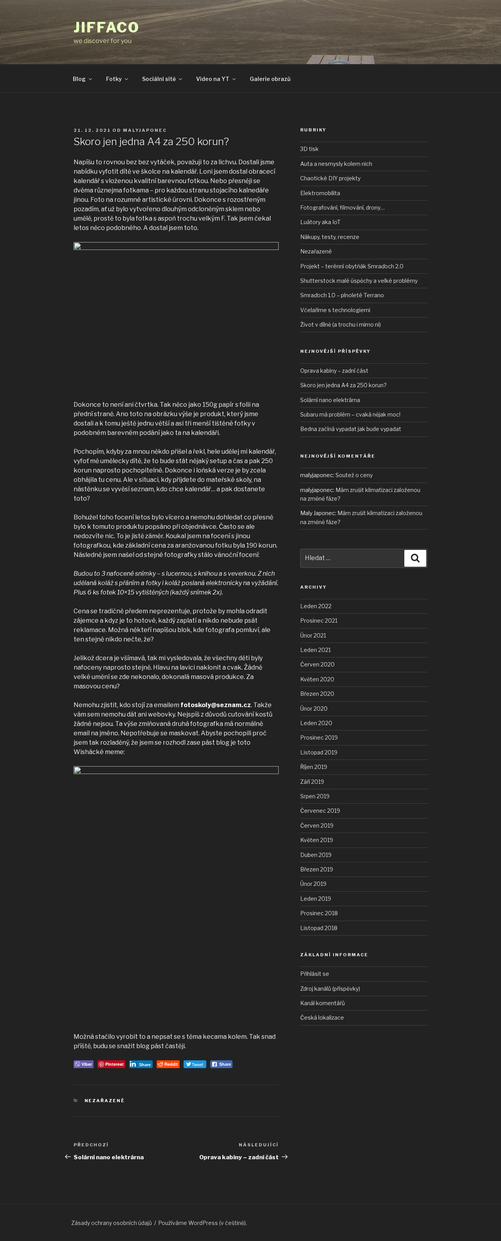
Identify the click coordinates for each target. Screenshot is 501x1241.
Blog (79, 78)
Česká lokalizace (322, 1017)
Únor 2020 (314, 708)
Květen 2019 (316, 840)
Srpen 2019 (315, 796)
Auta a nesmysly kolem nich (336, 163)
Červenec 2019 (320, 810)
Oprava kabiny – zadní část (334, 370)
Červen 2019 (316, 825)
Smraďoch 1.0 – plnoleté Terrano (342, 295)
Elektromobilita (320, 193)
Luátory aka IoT (320, 222)
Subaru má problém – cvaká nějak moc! (350, 414)
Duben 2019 (316, 854)
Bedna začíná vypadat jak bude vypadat (350, 429)
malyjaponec (145, 130)
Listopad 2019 (318, 752)
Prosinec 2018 (319, 913)
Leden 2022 (316, 606)
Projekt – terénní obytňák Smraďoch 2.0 (352, 266)
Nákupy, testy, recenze (329, 236)
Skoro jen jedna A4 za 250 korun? (343, 385)
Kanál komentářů (322, 1003)
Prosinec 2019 (319, 737)
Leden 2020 (316, 723)
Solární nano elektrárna (330, 400)
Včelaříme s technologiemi (335, 310)
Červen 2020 (317, 664)
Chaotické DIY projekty (330, 178)
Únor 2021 (313, 635)
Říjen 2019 (313, 766)
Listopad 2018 (318, 928)
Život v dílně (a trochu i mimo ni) (340, 324)
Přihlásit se (314, 973)
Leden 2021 (315, 650)
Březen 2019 (316, 869)
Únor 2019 (313, 883)
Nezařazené (105, 1100)
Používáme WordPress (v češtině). (202, 1222)
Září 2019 (312, 781)
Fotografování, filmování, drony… (342, 207)
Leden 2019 (315, 898)
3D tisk (309, 148)
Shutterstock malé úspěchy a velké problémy (359, 280)
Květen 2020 (317, 679)
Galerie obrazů (270, 78)
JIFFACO (107, 27)
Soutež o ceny (354, 475)
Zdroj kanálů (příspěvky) (330, 988)
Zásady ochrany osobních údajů (111, 1222)
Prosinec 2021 (318, 620)
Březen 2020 (317, 693)
